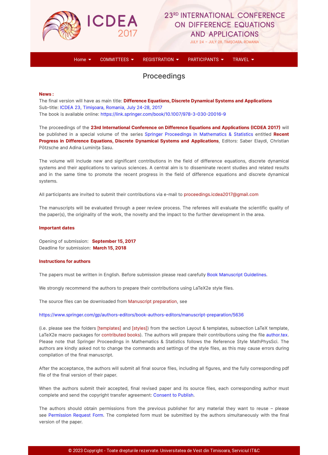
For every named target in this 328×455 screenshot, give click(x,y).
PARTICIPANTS (203, 59)
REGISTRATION (158, 59)
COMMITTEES (114, 59)
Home (80, 59)
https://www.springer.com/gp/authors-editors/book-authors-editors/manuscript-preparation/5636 (141, 314)
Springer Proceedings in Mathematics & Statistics (199, 134)
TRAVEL (241, 59)
